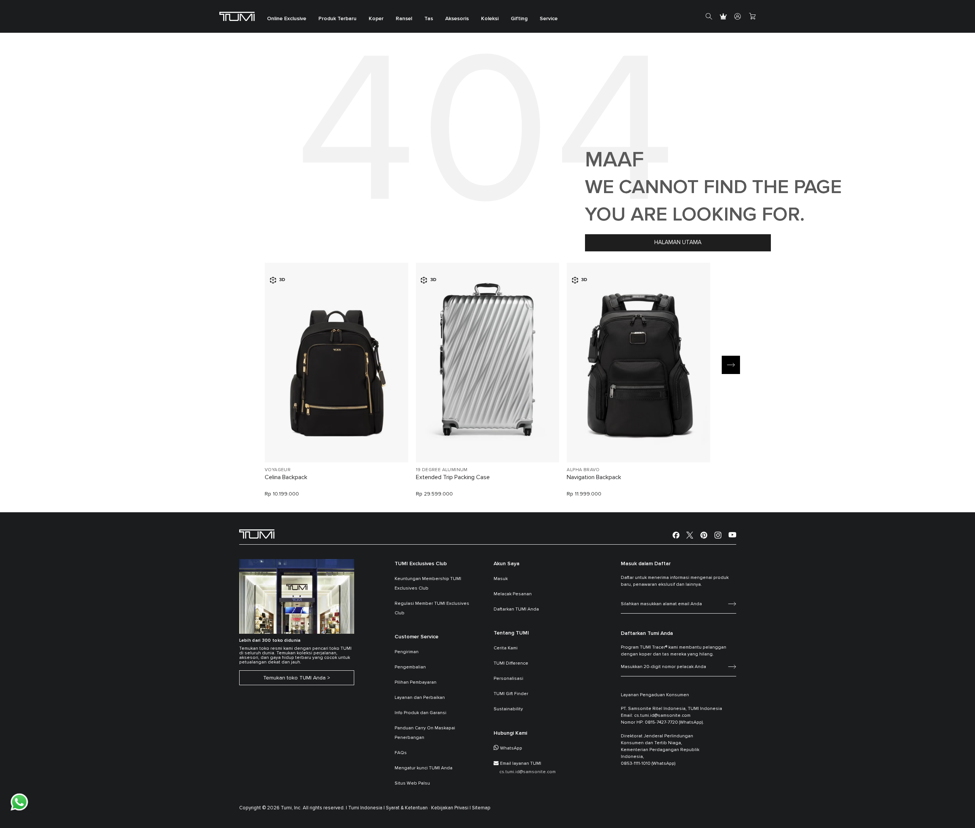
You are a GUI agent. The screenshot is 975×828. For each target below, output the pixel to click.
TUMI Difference (511, 663)
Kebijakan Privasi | (451, 808)
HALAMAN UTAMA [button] (678, 242)
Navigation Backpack (594, 477)
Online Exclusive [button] (286, 19)
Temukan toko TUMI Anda (294, 678)
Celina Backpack (286, 477)
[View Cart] (752, 16)
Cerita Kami (506, 648)
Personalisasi (508, 678)
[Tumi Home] (237, 16)
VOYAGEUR (278, 470)
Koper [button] (376, 19)
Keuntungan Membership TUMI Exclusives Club (428, 584)
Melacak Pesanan (513, 594)
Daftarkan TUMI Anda (516, 609)
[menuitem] (286, 16)
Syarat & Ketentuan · (408, 808)
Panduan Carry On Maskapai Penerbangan (425, 733)
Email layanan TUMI (520, 763)
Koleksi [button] (490, 19)
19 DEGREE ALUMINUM (442, 470)
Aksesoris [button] (457, 19)
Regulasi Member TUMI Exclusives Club (432, 608)
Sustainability (508, 709)
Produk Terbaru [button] (337, 19)
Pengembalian (410, 667)
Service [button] (549, 19)
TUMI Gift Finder (511, 694)
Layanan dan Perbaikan (420, 697)
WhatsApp (511, 748)
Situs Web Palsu (412, 783)
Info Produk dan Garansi (420, 713)
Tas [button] (428, 19)
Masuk (501, 579)
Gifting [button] (519, 19)
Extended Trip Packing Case (453, 477)
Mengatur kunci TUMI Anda (423, 768)
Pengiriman (407, 652)
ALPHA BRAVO (583, 470)
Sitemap (481, 808)
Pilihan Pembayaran (415, 682)
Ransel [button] (404, 19)
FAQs (401, 753)
